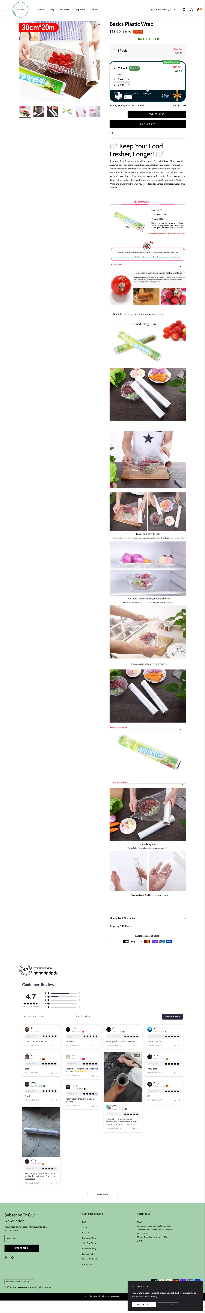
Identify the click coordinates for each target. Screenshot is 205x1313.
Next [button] (93, 63)
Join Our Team (89, 1243)
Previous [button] (26, 63)
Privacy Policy (89, 1248)
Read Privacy (151, 1296)
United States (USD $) (165, 9)
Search (85, 1232)
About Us (86, 1227)
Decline (168, 1304)
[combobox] (83, 1016)
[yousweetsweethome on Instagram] (13, 1257)
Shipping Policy (89, 1238)
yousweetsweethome (23, 1287)
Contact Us (87, 1264)
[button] (184, 10)
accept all (144, 1304)
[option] (59, 61)
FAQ (84, 1222)
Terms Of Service (90, 1259)
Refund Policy (89, 1254)
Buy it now (147, 124)
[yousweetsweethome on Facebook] (6, 1257)
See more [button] (130, 1124)
